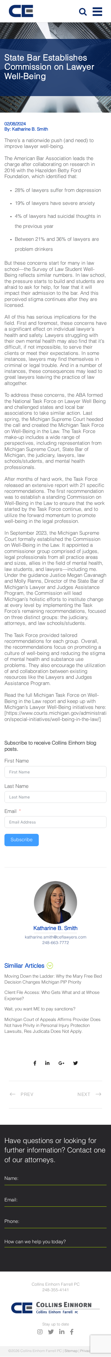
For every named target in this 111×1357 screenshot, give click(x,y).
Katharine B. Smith (30, 129)
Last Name (16, 786)
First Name (16, 761)
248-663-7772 (55, 943)
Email (10, 811)
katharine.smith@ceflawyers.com (55, 937)
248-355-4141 (55, 1290)
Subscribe (22, 840)
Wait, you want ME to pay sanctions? (39, 1009)
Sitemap (71, 1351)
